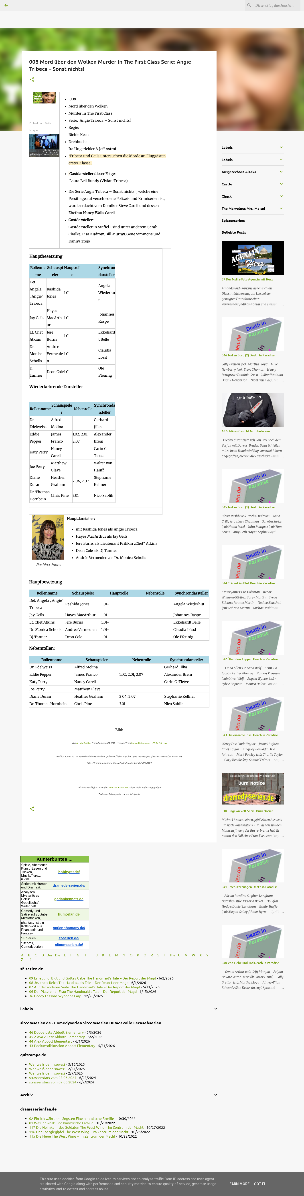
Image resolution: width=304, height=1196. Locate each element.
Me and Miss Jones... (141, 743)
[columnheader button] (89, 271)
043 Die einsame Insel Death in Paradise (250, 735)
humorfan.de (69, 914)
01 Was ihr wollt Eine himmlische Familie (61, 1123)
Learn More (238, 1184)
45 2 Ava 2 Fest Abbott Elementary (57, 1036)
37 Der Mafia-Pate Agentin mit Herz (247, 279)
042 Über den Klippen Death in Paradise (250, 659)
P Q (142, 955)
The (172, 955)
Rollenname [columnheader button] (38, 271)
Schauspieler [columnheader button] (55, 271)
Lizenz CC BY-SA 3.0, (118, 787)
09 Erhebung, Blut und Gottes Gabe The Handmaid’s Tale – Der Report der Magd (92, 978)
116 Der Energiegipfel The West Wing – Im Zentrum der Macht (78, 1131)
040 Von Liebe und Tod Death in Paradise (250, 963)
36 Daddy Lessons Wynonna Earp (55, 995)
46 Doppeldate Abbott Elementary (56, 1032)
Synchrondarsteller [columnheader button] (106, 271)
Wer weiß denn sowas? (47, 1064)
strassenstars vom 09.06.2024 (52, 1082)
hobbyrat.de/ (69, 872)
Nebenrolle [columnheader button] (83, 409)
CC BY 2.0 (157, 743)
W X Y (200, 955)
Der (49, 955)
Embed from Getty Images (40, 127)
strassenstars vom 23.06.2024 (52, 1077)
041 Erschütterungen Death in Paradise (250, 887)
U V (183, 955)
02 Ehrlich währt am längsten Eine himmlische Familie (71, 1118)
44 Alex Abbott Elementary (50, 1041)
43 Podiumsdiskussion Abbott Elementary (62, 1045)
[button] (31, 80)
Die (57, 955)
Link (165, 743)
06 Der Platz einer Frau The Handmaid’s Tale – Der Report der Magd (83, 991)
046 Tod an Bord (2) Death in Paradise (248, 355)
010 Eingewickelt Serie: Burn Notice (247, 811)
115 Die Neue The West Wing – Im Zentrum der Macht (72, 1136)
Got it (259, 1184)
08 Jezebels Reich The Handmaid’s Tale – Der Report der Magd (78, 982)
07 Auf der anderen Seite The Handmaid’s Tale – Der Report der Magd (84, 987)
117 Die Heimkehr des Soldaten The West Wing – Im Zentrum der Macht (86, 1127)
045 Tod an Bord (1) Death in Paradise (248, 507)
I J (95, 955)
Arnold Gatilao (83, 743)
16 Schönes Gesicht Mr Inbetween (246, 431)
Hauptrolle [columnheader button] (72, 271)
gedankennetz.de (68, 899)
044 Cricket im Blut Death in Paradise (248, 583)
